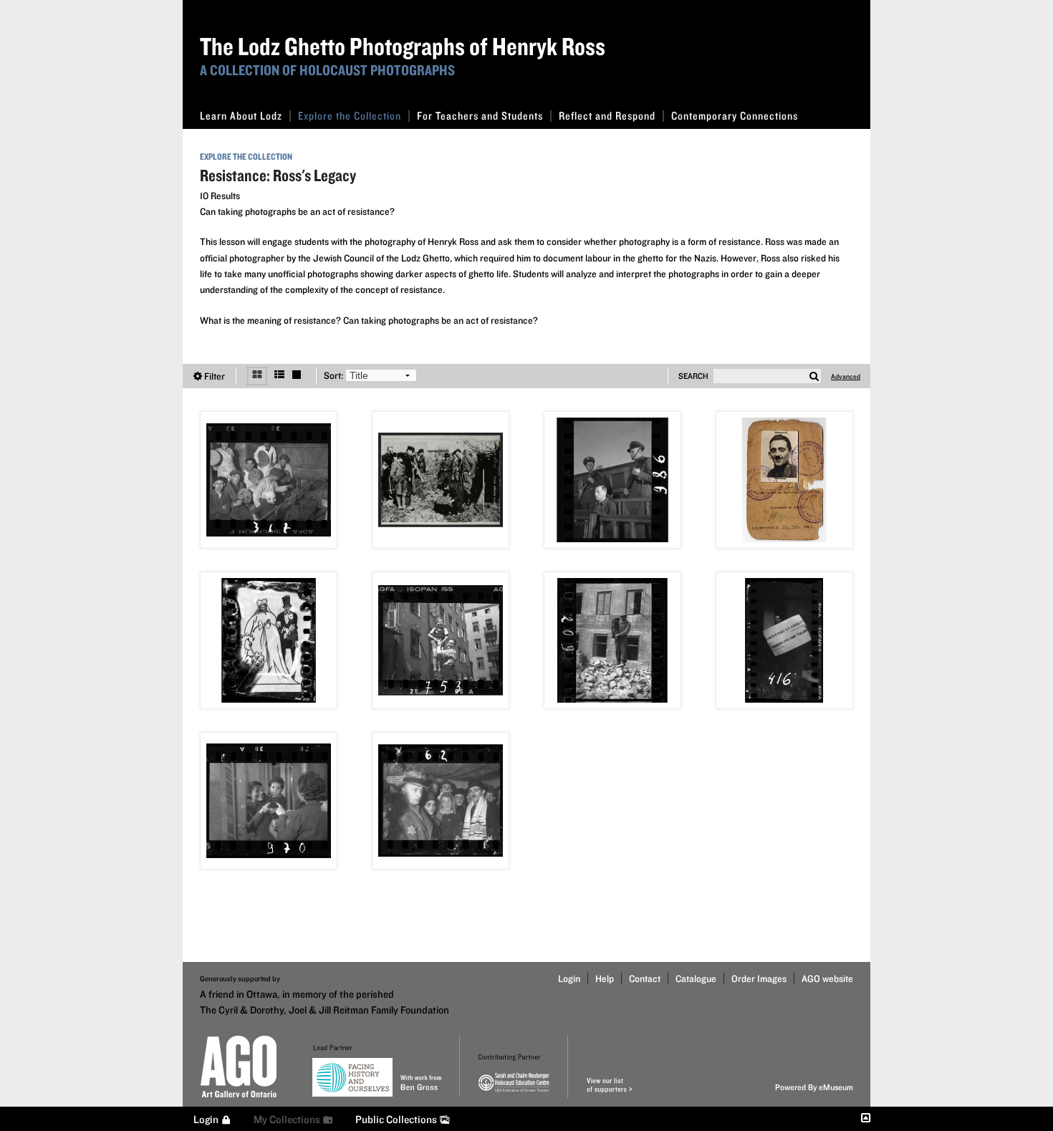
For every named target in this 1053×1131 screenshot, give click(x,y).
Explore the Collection (349, 115)
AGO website (827, 978)
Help (604, 978)
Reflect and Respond (607, 115)
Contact (644, 978)
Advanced (845, 376)
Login (569, 978)
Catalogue (695, 978)
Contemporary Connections (734, 115)
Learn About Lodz (241, 115)
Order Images (759, 978)
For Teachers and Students (480, 115)
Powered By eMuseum (814, 1087)
